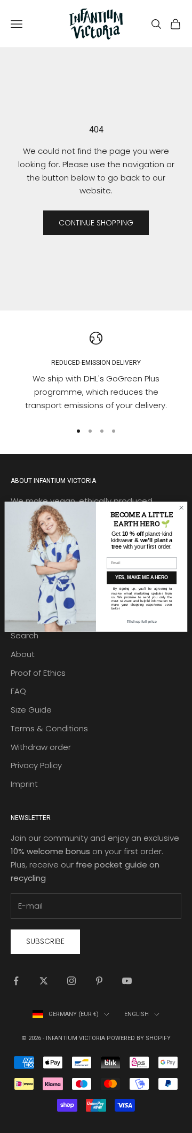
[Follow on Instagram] (71, 980)
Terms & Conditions (49, 728)
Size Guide (31, 709)
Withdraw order (41, 747)
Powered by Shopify (139, 1038)
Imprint (24, 784)
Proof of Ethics (38, 672)
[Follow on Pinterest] (99, 980)
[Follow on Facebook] (16, 980)
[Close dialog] (181, 507)
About (23, 654)
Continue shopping (96, 222)
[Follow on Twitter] (43, 980)
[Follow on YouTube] (127, 980)
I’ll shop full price (142, 621)
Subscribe (45, 941)
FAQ (18, 691)
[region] (96, 372)
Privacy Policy (36, 765)
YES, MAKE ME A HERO (141, 577)
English (136, 1014)
